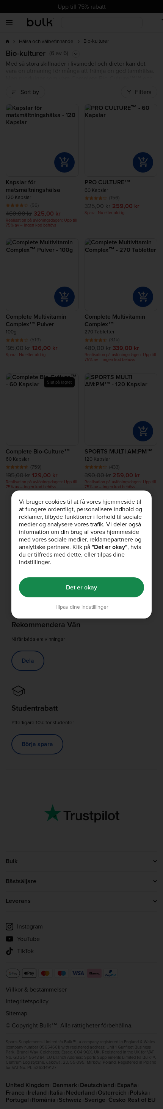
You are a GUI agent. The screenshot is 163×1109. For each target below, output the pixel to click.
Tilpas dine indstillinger (81, 607)
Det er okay (81, 587)
